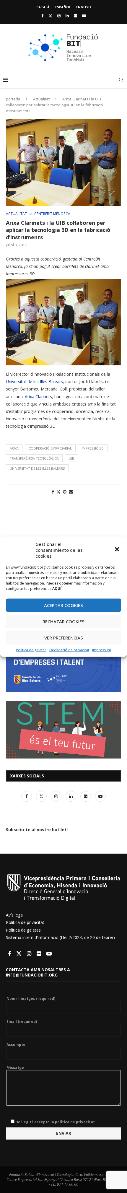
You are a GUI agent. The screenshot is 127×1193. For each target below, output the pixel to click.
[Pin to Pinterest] (64, 491)
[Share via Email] (71, 491)
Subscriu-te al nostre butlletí (37, 829)
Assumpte (15, 1044)
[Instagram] (59, 15)
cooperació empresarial (50, 448)
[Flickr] (75, 15)
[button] (117, 549)
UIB (71, 458)
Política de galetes (31, 649)
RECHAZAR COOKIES (63, 621)
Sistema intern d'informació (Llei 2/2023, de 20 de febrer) (60, 937)
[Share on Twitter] (58, 491)
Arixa (14, 448)
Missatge (15, 1067)
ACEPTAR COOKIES (63, 605)
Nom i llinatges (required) (30, 998)
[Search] (121, 79)
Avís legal (15, 915)
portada (13, 99)
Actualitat (41, 99)
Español (63, 7)
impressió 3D (93, 448)
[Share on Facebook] (53, 491)
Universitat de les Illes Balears (34, 381)
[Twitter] (50, 15)
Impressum (101, 649)
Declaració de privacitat (69, 649)
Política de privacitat (25, 922)
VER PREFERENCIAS (63, 638)
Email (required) (21, 1021)
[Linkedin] (67, 15)
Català (43, 7)
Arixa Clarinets (38, 396)
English (83, 7)
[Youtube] (84, 15)
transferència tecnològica (34, 458)
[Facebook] (42, 15)
